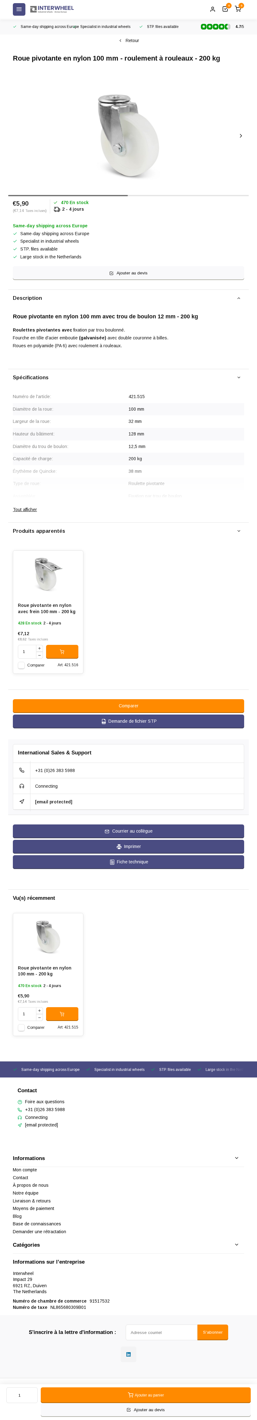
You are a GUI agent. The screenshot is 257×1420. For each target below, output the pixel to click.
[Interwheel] (52, 9)
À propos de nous (31, 1185)
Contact (20, 1177)
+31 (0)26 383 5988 (55, 770)
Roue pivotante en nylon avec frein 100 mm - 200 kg (47, 608)
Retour (132, 40)
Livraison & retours (32, 1200)
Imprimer (132, 846)
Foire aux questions (45, 1101)
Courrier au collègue (132, 831)
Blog (17, 1216)
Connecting (46, 786)
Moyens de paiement (33, 1208)
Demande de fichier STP (132, 721)
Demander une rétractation (39, 1231)
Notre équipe (26, 1193)
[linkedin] (128, 1354)
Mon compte (25, 1169)
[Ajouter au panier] (62, 652)
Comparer (36, 665)
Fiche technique (132, 861)
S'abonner (213, 1332)
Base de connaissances (37, 1223)
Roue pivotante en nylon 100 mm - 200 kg (44, 971)
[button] (241, 136)
